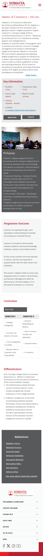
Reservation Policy (13, 464)
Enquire (31, 117)
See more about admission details (21, 476)
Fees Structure (12, 468)
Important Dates (13, 452)
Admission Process (13, 448)
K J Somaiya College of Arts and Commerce (20, 110)
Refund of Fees (12, 472)
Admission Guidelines (14, 456)
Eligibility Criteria (13, 444)
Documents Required (14, 460)
